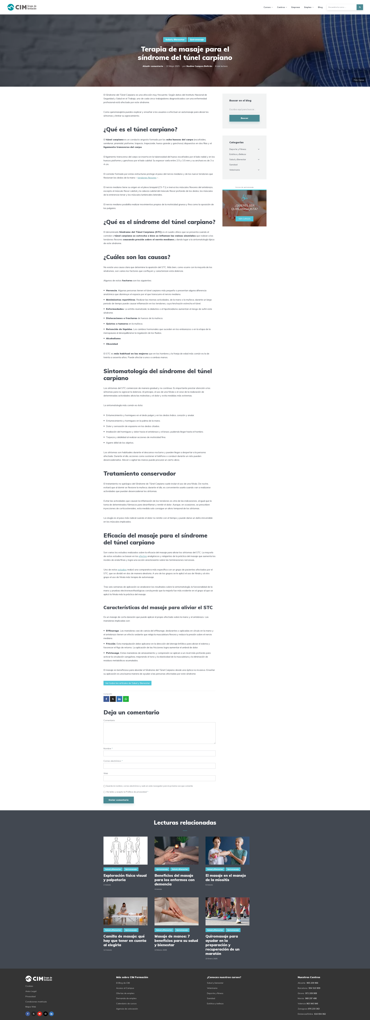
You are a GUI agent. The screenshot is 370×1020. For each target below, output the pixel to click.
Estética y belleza (215, 1003)
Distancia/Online (305, 1014)
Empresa (295, 7)
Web (105, 773)
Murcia (301, 998)
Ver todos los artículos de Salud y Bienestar (127, 683)
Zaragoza (302, 1008)
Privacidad (30, 996)
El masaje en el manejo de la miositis (226, 877)
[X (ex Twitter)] (33, 1013)
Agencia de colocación (127, 1008)
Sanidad (233, 164)
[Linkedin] (51, 1013)
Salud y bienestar (215, 983)
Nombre (108, 748)
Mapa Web (30, 1006)
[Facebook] (27, 1013)
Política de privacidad (136, 792)
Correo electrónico (113, 761)
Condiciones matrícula (36, 1001)
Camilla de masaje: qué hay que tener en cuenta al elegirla (124, 940)
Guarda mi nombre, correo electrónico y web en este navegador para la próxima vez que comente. (149, 786)
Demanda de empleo (126, 998)
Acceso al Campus (125, 988)
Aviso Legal (30, 991)
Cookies (29, 986)
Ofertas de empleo (125, 993)
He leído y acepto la (127, 792)
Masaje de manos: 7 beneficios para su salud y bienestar (176, 940)
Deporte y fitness (215, 993)
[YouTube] (39, 1013)
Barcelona (302, 988)
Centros (281, 7)
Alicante (301, 983)
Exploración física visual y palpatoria (125, 877)
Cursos (267, 7)
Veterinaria (234, 170)
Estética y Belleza (237, 154)
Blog (320, 7)
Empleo (307, 7)
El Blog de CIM (123, 983)
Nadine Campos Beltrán (199, 66)
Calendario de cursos (126, 1003)
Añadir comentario (153, 66)
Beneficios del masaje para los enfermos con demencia (175, 879)
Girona (301, 993)
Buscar (244, 118)
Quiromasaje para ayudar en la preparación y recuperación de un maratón (222, 945)
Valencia (302, 1003)
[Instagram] (45, 1013)
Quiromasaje (197, 39)
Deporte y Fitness (237, 149)
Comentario (109, 720)
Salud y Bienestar (175, 39)
